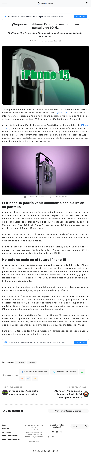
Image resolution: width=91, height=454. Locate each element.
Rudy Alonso (35, 41)
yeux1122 (62, 113)
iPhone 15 (21, 362)
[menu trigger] (5, 3)
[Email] (35, 378)
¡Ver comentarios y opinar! (68, 411)
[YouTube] (61, 432)
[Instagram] (57, 432)
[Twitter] (53, 432)
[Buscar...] (87, 3)
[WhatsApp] (82, 372)
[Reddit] (22, 378)
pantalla (32, 362)
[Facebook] (49, 432)
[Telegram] (28, 378)
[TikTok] (49, 436)
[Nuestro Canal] (53, 436)
